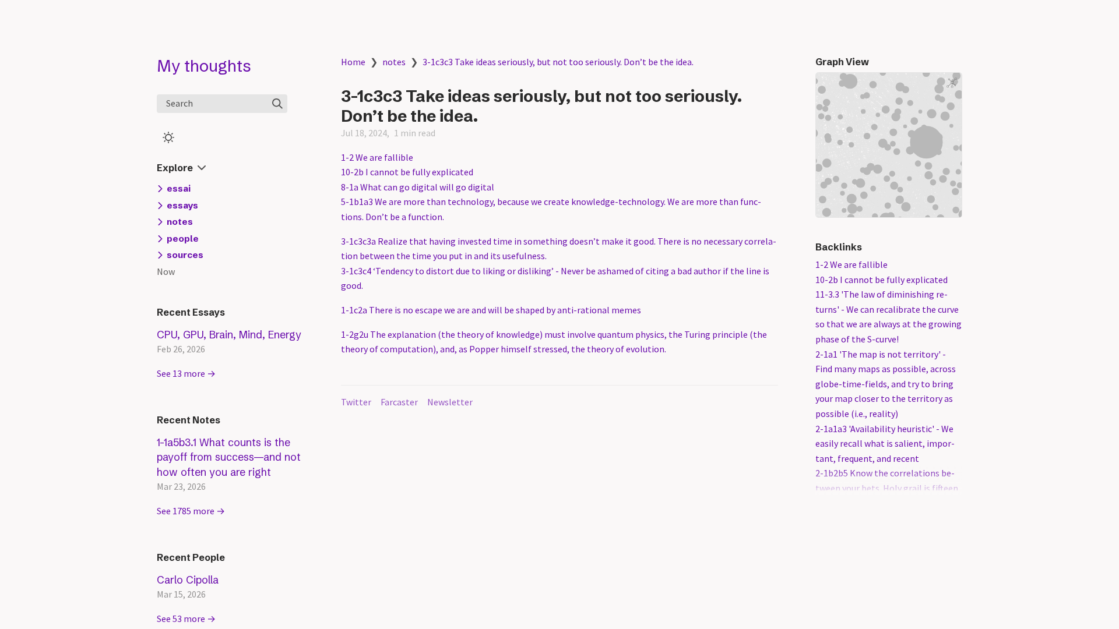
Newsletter (450, 402)
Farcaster (399, 402)
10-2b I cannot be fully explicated (407, 172)
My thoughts (204, 66)
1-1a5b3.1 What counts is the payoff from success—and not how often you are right (229, 457)
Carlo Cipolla (188, 579)
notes (394, 62)
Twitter (356, 402)
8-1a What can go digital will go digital (417, 187)
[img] (277, 103)
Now (166, 271)
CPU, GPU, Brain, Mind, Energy (229, 334)
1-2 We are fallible (377, 157)
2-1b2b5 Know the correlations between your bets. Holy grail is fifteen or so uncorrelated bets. (886, 487)
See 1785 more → (191, 511)
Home (353, 62)
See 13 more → (186, 373)
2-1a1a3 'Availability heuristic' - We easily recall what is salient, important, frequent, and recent (885, 443)
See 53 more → (186, 618)
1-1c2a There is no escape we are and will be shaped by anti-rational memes (491, 310)
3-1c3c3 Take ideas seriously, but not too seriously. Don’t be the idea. (558, 62)
